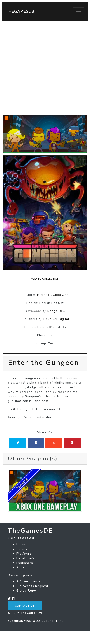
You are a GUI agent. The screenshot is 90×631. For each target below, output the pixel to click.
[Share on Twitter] (17, 443)
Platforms (24, 554)
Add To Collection (45, 278)
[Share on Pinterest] (72, 443)
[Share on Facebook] (36, 443)
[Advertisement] (45, 68)
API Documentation (31, 581)
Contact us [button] (25, 605)
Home (20, 544)
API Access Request (32, 586)
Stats (20, 567)
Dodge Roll (56, 311)
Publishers (24, 563)
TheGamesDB (20, 11)
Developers (25, 558)
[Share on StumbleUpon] (53, 443)
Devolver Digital (56, 319)
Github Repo (26, 590)
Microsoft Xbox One (53, 295)
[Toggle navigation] (78, 11)
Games (21, 549)
